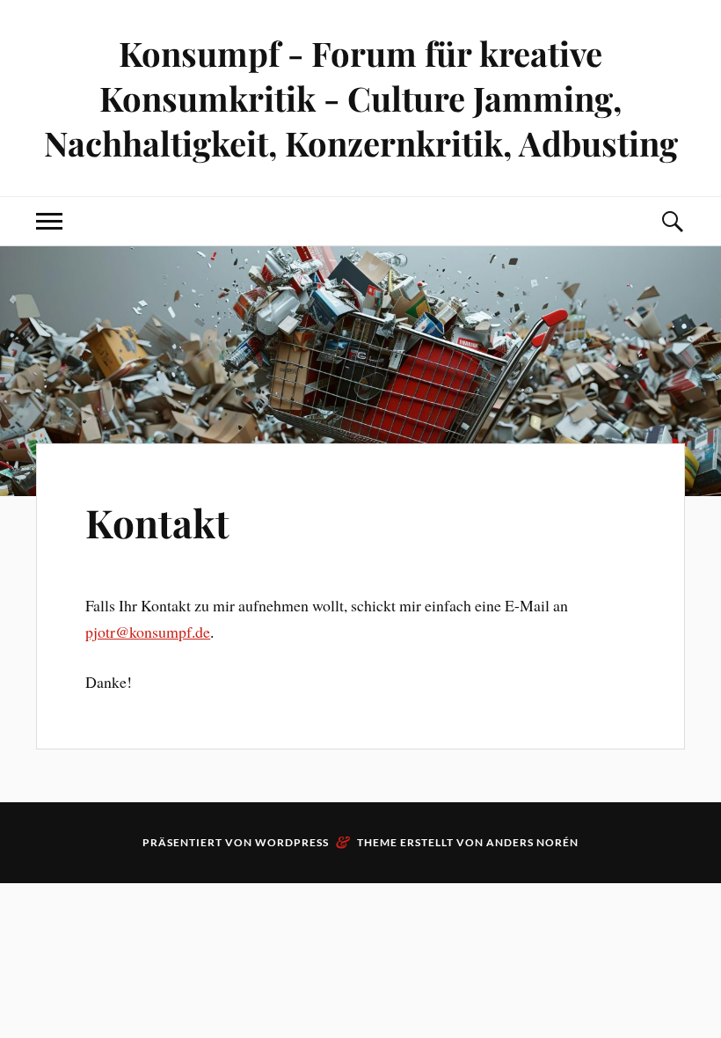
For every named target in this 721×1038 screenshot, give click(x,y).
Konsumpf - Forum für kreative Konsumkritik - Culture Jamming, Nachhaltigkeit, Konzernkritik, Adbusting (361, 98)
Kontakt (157, 522)
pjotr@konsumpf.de (147, 631)
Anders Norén (532, 842)
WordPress (292, 842)
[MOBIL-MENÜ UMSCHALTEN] (49, 221)
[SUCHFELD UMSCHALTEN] (672, 221)
